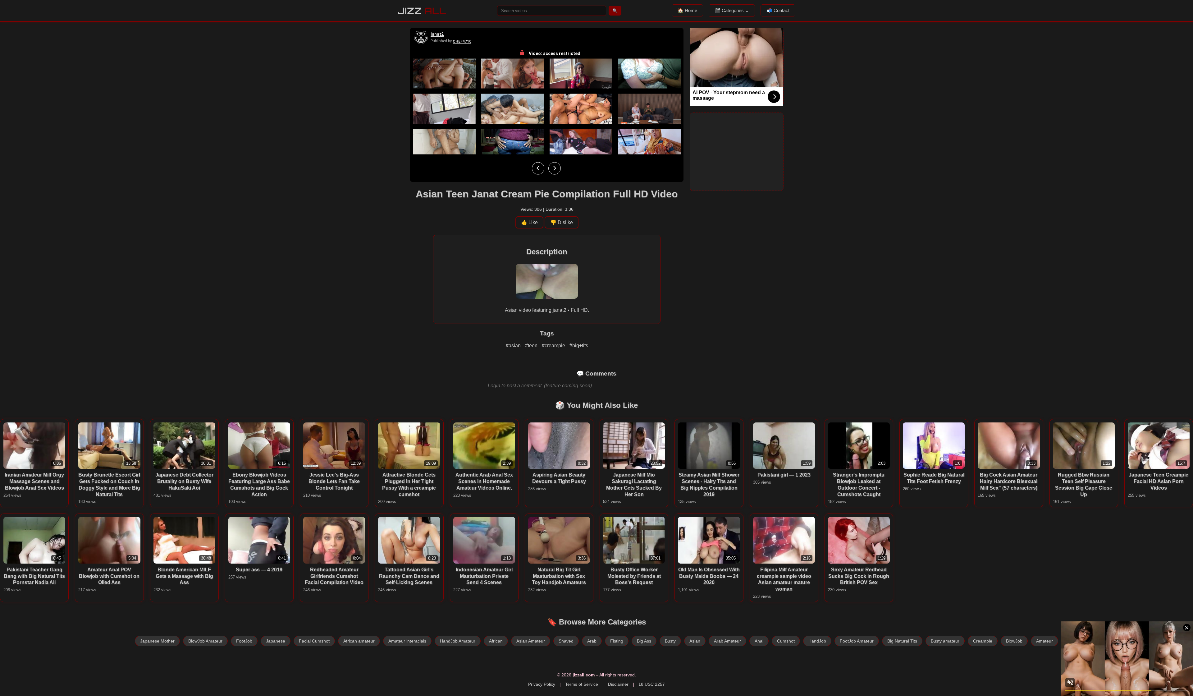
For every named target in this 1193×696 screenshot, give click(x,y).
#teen (532, 345)
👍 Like (529, 222)
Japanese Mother (157, 640)
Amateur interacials (407, 640)
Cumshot (786, 640)
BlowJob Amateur (205, 640)
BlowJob (1014, 640)
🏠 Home (687, 10)
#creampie (554, 345)
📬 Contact (777, 10)
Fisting (616, 640)
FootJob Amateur (857, 640)
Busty (670, 640)
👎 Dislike (561, 222)
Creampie (982, 640)
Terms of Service (581, 684)
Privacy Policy (541, 684)
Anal (759, 640)
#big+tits (578, 345)
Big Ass (644, 640)
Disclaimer (618, 684)
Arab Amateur (727, 640)
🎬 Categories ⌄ (732, 10)
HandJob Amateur (457, 640)
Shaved (566, 640)
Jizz (422, 10)
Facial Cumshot (314, 640)
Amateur (1044, 640)
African (496, 640)
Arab (591, 640)
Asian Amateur (530, 640)
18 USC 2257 (651, 684)
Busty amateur (945, 640)
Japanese (275, 640)
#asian (514, 345)
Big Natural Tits (902, 640)
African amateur (359, 640)
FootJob (244, 640)
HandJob (817, 640)
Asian (694, 640)
